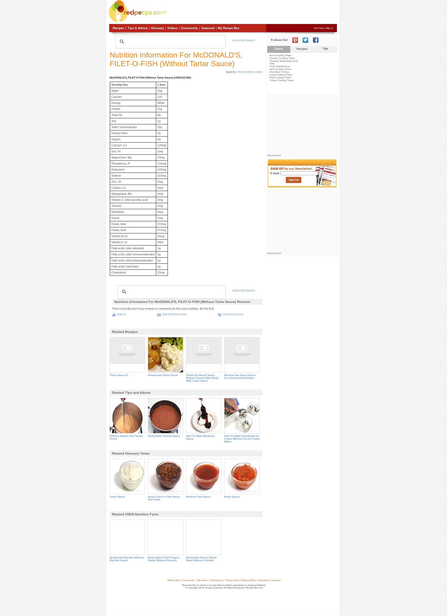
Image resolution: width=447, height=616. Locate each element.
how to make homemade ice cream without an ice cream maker (242, 439)
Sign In (329, 28)
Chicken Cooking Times (282, 58)
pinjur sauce (232, 496)
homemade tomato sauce (164, 436)
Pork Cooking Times (280, 77)
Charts (278, 49)
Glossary (157, 28)
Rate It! (121, 314)
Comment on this (233, 314)
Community (189, 28)
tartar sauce (117, 496)
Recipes (118, 28)
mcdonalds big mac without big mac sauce (127, 559)
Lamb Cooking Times (281, 74)
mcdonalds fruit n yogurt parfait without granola (163, 559)
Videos (172, 28)
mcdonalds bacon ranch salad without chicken (201, 559)
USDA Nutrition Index (249, 72)
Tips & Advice (138, 28)
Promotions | (217, 580)
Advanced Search (243, 40)
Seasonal (207, 28)
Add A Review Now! (174, 314)
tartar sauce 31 (119, 375)
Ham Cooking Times (280, 69)
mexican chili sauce (198, 496)
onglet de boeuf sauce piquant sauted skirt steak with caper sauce (202, 378)
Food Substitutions (280, 66)
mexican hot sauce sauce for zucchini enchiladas (240, 376)
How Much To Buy (279, 72)
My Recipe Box (228, 28)
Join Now (319, 28)
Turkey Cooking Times (281, 80)
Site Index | (203, 580)
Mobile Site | (174, 580)
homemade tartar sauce (163, 375)
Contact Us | (188, 580)
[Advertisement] (252, 12)
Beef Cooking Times (280, 55)
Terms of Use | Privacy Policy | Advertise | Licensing (253, 580)
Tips (325, 48)
